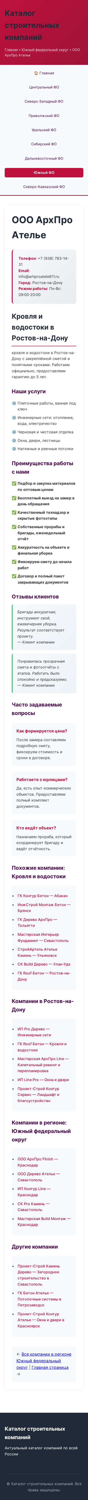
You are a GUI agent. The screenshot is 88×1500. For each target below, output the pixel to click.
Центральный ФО (44, 87)
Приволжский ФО (44, 115)
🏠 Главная (44, 73)
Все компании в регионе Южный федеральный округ (43, 1361)
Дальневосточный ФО (44, 158)
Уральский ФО (44, 130)
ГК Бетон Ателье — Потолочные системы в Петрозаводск (39, 1299)
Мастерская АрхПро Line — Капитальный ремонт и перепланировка (43, 1064)
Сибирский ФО (44, 144)
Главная (11, 50)
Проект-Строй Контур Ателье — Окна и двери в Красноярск (41, 1320)
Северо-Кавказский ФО (44, 186)
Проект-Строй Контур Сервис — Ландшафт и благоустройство (38, 1094)
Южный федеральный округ (45, 50)
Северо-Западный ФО (44, 101)
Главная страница (50, 1367)
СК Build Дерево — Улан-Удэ (44, 964)
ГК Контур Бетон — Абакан (43, 895)
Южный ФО (44, 172)
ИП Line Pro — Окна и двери (43, 1079)
